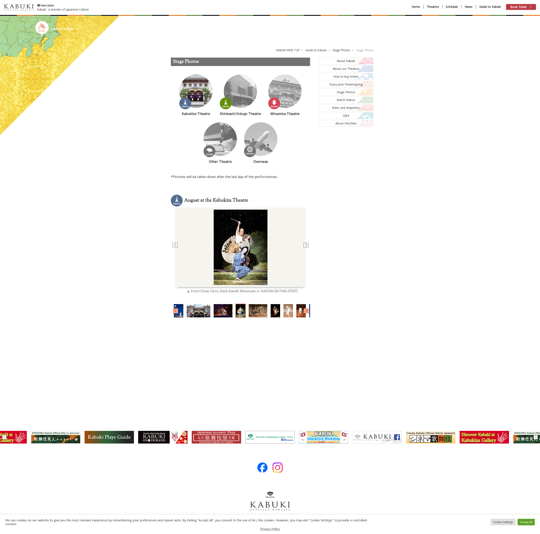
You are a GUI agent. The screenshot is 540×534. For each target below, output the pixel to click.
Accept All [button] (526, 522)
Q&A (346, 115)
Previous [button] (175, 245)
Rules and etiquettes (346, 108)
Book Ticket (518, 7)
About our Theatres (346, 69)
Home (416, 7)
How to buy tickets (346, 76)
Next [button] (306, 245)
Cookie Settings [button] (503, 522)
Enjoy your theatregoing (345, 84)
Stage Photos (341, 50)
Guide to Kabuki (490, 7)
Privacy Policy (270, 529)
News (468, 7)
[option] (240, 247)
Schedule (452, 7)
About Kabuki (346, 61)
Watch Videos (346, 100)
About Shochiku (346, 123)
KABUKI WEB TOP (288, 50)
